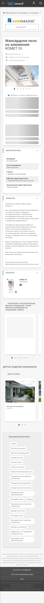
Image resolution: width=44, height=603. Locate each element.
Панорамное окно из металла (21, 488)
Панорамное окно (17, 458)
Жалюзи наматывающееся (20, 453)
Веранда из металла (18, 511)
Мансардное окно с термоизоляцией (17, 539)
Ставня (13, 444)
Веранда (30, 499)
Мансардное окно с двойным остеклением (21, 521)
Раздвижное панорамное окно (21, 472)
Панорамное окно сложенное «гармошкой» (21, 505)
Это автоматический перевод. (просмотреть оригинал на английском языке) (22, 263)
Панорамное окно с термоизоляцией (17, 494)
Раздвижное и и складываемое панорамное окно (21, 533)
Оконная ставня (16, 462)
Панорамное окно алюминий (21, 483)
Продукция (21, 27)
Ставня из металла (17, 467)
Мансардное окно (17, 515)
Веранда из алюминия (19, 527)
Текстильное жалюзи (18, 448)
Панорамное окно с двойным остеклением (21, 477)
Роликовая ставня (17, 499)
